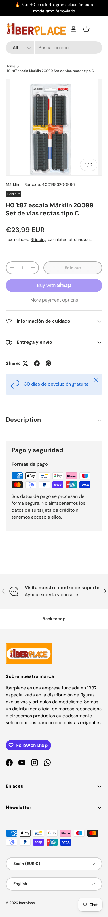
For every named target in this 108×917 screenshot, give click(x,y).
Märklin (12, 184)
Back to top (54, 618)
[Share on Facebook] (37, 363)
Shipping (39, 239)
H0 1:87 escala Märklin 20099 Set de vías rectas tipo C (50, 71)
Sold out (73, 267)
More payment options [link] (54, 300)
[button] (86, 29)
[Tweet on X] (25, 363)
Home (10, 66)
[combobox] (54, 47)
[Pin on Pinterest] (48, 363)
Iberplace (27, 903)
